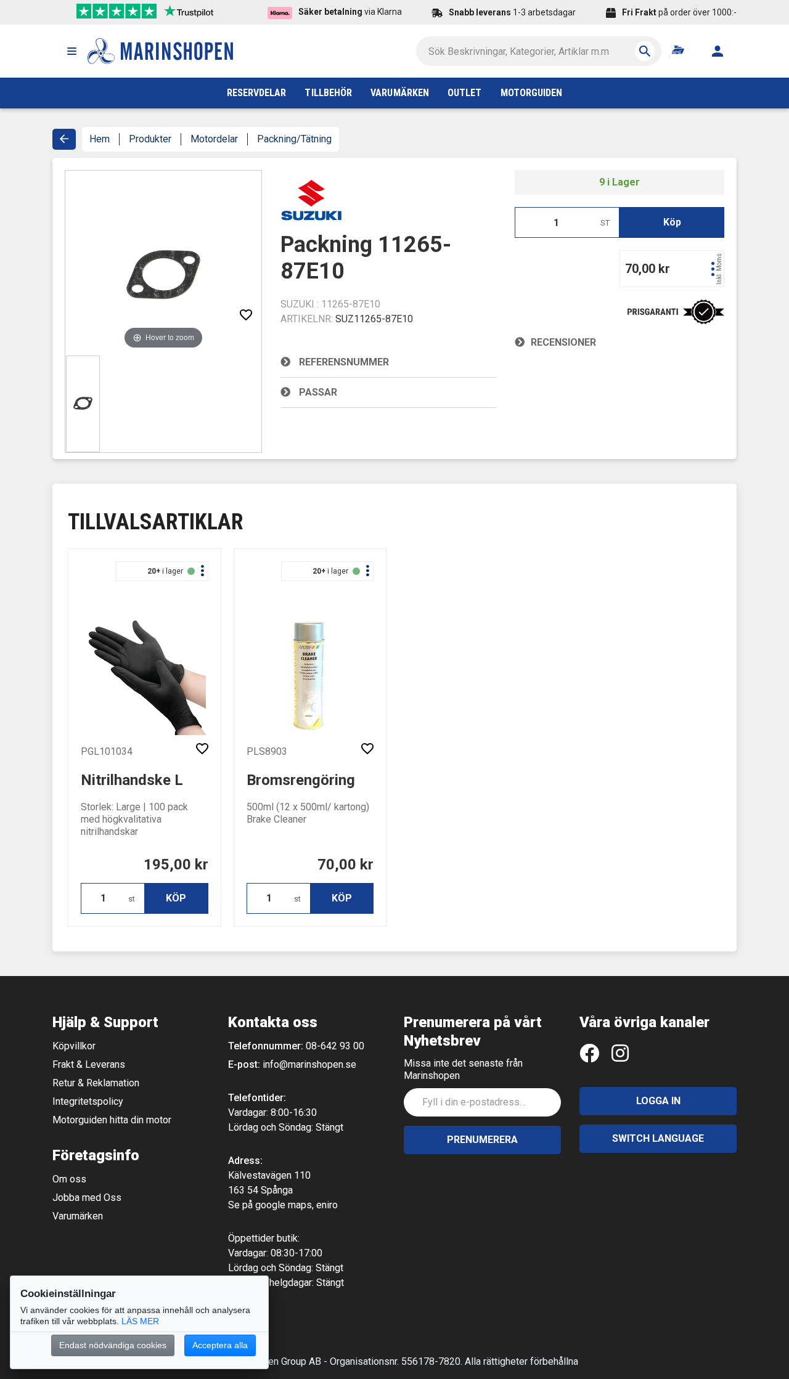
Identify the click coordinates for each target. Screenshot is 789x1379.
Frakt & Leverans (88, 1064)
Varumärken (77, 1216)
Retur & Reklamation (95, 1083)
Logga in (658, 1101)
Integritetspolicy (87, 1101)
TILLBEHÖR (328, 93)
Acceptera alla (220, 1345)
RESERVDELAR (257, 93)
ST (605, 222)
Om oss (69, 1179)
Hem (99, 139)
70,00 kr (345, 864)
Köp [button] (672, 222)
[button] (71, 51)
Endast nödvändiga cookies (112, 1345)
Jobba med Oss (86, 1197)
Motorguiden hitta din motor (111, 1120)
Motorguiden (532, 93)
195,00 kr (176, 864)
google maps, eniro (296, 1205)
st (131, 898)
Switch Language (658, 1138)
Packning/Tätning (294, 139)
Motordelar (214, 139)
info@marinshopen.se (309, 1064)
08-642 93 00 (335, 1046)
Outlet (464, 93)
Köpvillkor (74, 1046)
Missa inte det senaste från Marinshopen (463, 1069)
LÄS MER (140, 1321)
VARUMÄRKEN (399, 93)
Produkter (150, 139)
